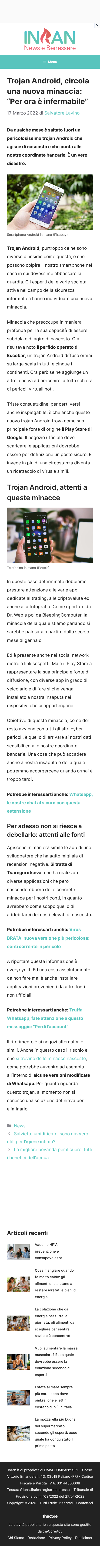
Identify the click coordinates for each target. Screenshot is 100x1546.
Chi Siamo (15, 1538)
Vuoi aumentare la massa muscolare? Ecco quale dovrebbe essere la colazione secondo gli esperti (56, 1361)
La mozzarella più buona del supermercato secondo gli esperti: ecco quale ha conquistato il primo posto (56, 1432)
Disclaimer (84, 1538)
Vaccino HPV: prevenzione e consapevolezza (48, 1251)
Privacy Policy (60, 1538)
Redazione (36, 1538)
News (20, 1126)
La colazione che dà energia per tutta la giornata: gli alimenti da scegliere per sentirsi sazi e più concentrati (54, 1322)
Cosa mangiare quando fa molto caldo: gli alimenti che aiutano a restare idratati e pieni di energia (56, 1283)
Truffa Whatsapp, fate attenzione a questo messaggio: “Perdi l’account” (45, 1018)
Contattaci (84, 1503)
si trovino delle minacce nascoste (51, 1058)
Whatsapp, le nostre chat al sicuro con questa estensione (50, 803)
